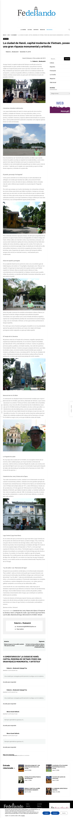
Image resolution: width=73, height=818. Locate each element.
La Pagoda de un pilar (20, 612)
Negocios (52, 78)
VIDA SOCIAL (50, 29)
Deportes (52, 66)
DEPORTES (36, 29)
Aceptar (46, 813)
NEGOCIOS (42, 29)
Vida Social (6, 38)
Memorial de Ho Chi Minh (30, 615)
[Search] (69, 30)
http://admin (20, 629)
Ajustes (23, 815)
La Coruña (53, 74)
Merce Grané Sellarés (13, 711)
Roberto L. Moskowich (12, 52)
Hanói (12, 612)
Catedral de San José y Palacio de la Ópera (25, 610)
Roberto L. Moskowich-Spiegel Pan (17, 668)
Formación (53, 70)
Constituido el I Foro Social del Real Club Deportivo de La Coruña (60, 767)
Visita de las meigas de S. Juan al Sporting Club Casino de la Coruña (32, 767)
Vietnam (39, 615)
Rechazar (55, 813)
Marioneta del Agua (16, 615)
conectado (15, 755)
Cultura (52, 63)
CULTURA (30, 29)
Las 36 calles (6, 615)
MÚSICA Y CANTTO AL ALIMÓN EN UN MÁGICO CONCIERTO (32, 789)
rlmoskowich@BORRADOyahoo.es (26, 626)
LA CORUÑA (23, 29)
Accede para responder (9, 682)
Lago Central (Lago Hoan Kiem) (36, 612)
